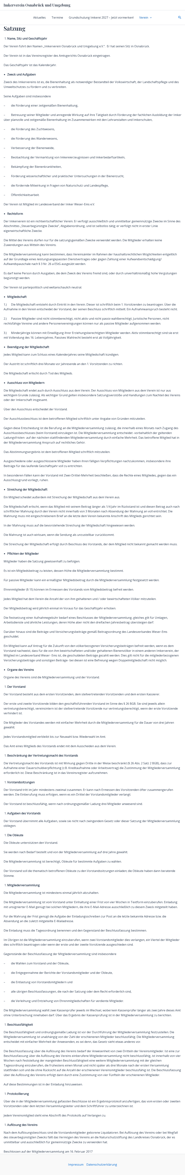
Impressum (75, 1165)
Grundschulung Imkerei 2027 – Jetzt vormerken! (101, 18)
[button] (150, 17)
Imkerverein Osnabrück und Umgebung (37, 5)
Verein (143, 18)
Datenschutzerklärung (101, 1165)
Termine (57, 18)
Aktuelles (39, 18)
